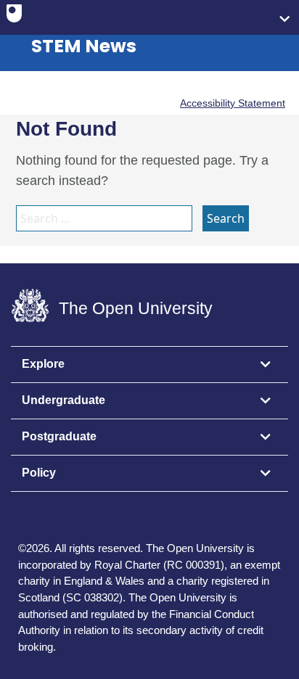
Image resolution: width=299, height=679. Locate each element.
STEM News (83, 46)
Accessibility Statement (232, 103)
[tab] (149, 365)
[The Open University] (14, 16)
